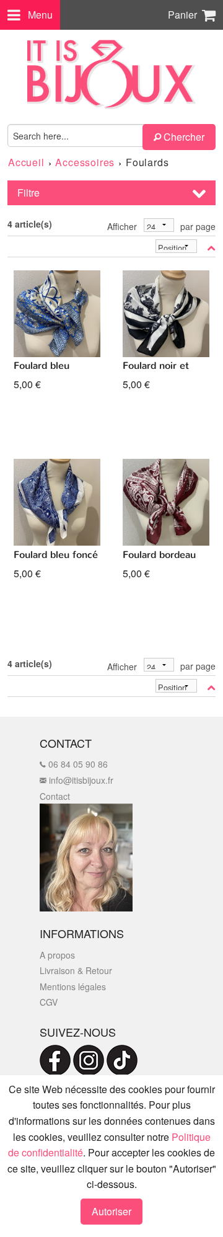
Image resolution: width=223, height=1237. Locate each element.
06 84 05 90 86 (77, 764)
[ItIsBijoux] (111, 74)
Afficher (122, 226)
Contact (55, 796)
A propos (57, 955)
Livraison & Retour (76, 970)
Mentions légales (73, 986)
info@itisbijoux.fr (79, 780)
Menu (40, 14)
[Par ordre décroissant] (212, 247)
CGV (49, 1002)
